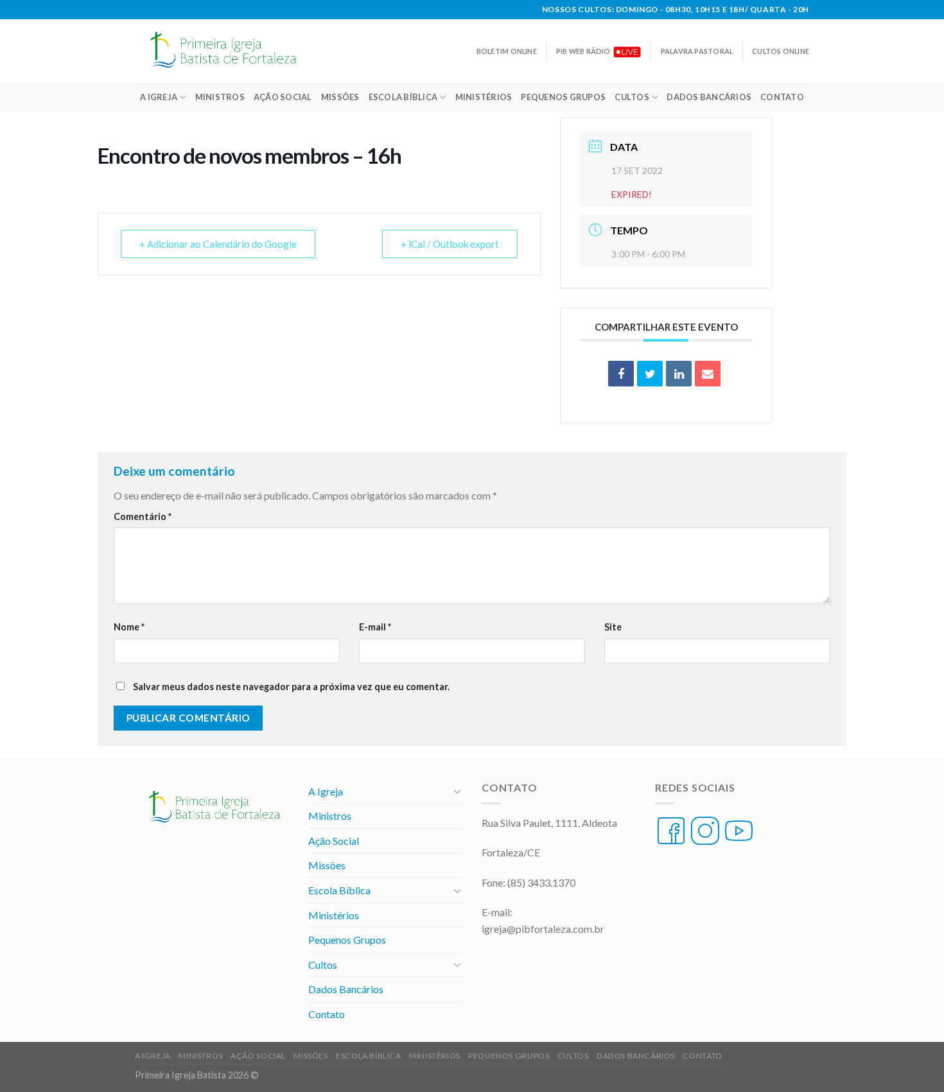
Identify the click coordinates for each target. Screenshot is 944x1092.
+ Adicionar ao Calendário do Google (218, 244)
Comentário (142, 516)
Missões (340, 97)
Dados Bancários (709, 97)
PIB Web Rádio (583, 51)
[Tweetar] (650, 373)
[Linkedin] (679, 373)
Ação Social (283, 97)
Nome (129, 626)
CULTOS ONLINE (780, 51)
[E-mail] (708, 373)
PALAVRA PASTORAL (697, 51)
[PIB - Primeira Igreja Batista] (230, 51)
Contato (782, 97)
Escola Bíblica (403, 97)
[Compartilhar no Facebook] (621, 373)
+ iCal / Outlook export (450, 244)
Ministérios (483, 97)
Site (613, 626)
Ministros (220, 97)
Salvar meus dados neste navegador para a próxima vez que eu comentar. (291, 686)
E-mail (375, 626)
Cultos (632, 97)
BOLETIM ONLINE (506, 51)
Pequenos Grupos (563, 97)
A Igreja (158, 97)
